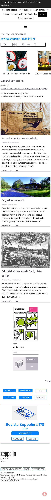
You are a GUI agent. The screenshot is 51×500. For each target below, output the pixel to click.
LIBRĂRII (32, 439)
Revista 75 (21, 34)
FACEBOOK (10, 390)
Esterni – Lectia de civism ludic (20, 138)
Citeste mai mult (25, 18)
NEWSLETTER (38, 469)
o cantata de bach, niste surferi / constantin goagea (24, 88)
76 (5, 44)
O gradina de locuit (13, 200)
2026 (25, 429)
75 (23, 44)
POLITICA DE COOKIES (11, 469)
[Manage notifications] (44, 494)
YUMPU (25, 397)
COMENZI (17, 439)
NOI (40, 390)
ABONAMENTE (25, 433)
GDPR (26, 469)
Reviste (4, 34)
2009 (12, 34)
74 (35, 44)
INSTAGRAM (25, 390)
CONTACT (40, 397)
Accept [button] (43, 14)
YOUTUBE (9, 397)
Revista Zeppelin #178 (25, 425)
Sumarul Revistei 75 (12, 81)
